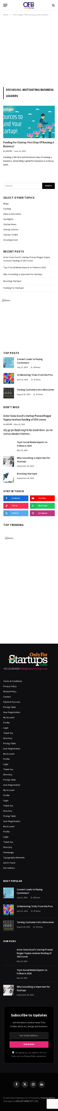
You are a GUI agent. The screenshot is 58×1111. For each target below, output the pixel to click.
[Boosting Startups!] (8, 477)
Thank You (8, 733)
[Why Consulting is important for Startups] (8, 461)
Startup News (9, 224)
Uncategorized (10, 240)
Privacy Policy (10, 686)
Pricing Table (9, 707)
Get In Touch (9, 863)
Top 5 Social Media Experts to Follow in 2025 (24, 267)
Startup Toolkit (10, 234)
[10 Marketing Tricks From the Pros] (8, 378)
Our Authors (9, 868)
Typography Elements (14, 857)
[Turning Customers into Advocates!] (8, 393)
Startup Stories (10, 229)
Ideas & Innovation (12, 214)
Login (5, 728)
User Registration (11, 712)
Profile (6, 722)
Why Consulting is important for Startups (22, 274)
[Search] (53, 5)
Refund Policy (9, 691)
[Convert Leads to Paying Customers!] (8, 362)
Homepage (8, 852)
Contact (7, 696)
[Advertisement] (29, 51)
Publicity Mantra (48, 1098)
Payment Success (11, 702)
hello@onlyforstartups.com (33, 669)
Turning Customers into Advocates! (35, 389)
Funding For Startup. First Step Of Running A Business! (28, 144)
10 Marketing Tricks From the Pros (35, 375)
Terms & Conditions (12, 681)
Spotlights (8, 219)
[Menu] (5, 5)
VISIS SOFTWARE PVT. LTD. (26, 1101)
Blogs (6, 203)
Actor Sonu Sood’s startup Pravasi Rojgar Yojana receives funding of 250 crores (26, 259)
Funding (7, 208)
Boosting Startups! (12, 281)
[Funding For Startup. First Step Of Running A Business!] (29, 122)
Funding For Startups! (13, 288)
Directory (7, 738)
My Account (8, 717)
